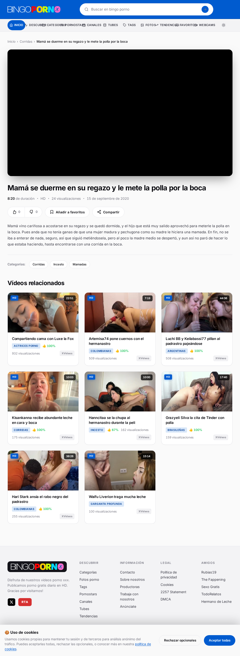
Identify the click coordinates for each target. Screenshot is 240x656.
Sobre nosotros (132, 579)
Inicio (11, 41)
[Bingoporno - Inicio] (37, 566)
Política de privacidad (169, 574)
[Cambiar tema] (223, 25)
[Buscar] (205, 9)
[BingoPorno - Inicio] (34, 9)
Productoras (130, 587)
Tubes (84, 609)
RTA (25, 602)
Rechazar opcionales (180, 640)
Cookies (167, 585)
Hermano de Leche (216, 601)
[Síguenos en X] (11, 602)
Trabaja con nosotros (129, 596)
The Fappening (213, 579)
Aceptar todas (219, 640)
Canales (85, 601)
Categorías (88, 572)
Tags (83, 587)
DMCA (166, 599)
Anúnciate (128, 607)
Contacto (127, 572)
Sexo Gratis (210, 587)
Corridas (26, 41)
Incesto (58, 264)
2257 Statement (173, 592)
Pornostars (88, 594)
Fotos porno (89, 579)
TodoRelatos (211, 594)
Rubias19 (208, 572)
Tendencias (88, 616)
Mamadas (79, 264)
